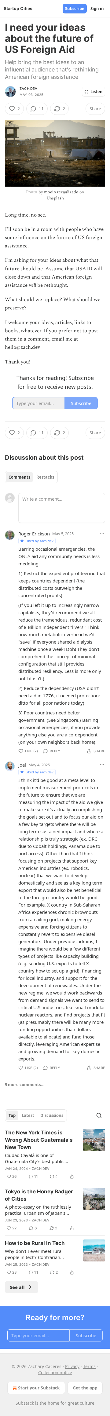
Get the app (85, 1388)
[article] (55, 1154)
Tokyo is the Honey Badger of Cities (39, 1195)
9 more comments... (25, 1084)
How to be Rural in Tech (35, 1243)
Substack (25, 1403)
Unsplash (55, 198)
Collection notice (55, 1372)
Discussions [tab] (51, 1115)
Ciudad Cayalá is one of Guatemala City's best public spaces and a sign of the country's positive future (34, 1158)
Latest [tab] (28, 1115)
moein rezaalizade (61, 192)
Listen (96, 91)
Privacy (72, 1366)
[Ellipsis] (102, 533)
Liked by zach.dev (39, 540)
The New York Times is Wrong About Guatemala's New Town (39, 1140)
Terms (89, 1366)
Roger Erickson (34, 534)
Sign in (97, 8)
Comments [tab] (19, 477)
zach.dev (29, 88)
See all (17, 1287)
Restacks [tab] (45, 477)
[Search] (99, 1115)
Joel (22, 765)
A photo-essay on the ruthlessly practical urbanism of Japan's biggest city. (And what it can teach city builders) (38, 1210)
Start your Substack (39, 1388)
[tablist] (31, 477)
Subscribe (74, 8)
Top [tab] (12, 1115)
